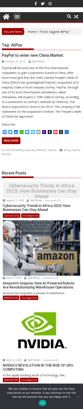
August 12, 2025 (15, 200)
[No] (78, 396)
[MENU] (17, 16)
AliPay (67, 150)
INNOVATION (11, 297)
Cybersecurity (11, 215)
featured (30, 150)
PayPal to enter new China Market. (33, 55)
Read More (11, 140)
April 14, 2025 (13, 360)
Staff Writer (38, 61)
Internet (52, 150)
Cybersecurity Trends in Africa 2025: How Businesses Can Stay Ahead (41, 191)
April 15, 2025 (13, 278)
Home (32, 31)
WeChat (6, 154)
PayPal (76, 150)
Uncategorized (30, 215)
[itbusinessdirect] (5, 16)
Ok (42, 403)
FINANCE (41, 150)
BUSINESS (17, 150)
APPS (8, 150)
